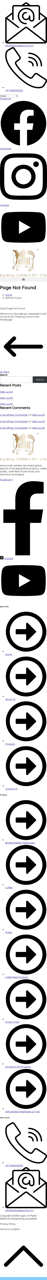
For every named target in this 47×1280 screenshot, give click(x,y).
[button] (23, 279)
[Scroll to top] (23, 1278)
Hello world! (6, 391)
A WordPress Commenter (14, 414)
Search (3, 374)
